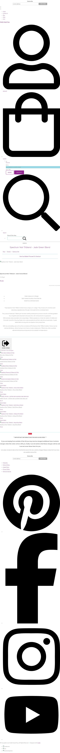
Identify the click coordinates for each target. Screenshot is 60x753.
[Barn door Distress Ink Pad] (7, 352)
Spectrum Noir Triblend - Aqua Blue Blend (10, 424)
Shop (4, 17)
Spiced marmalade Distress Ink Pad (8, 381)
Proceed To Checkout (35, 256)
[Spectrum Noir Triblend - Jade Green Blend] (2, 266)
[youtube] (31, 739)
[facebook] (31, 623)
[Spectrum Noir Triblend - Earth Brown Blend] (11, 405)
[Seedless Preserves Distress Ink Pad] (9, 372)
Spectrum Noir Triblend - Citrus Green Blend (11, 390)
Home (4, 11)
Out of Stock (3, 385)
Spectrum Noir (16, 251)
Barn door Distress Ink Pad (6, 355)
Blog (4, 15)
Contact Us (5, 13)
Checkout (19, 172)
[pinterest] (31, 531)
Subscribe (30, 1)
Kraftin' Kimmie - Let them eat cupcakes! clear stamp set (13, 398)
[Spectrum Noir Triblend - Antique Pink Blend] (11, 413)
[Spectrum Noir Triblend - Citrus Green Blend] (11, 387)
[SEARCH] (24, 238)
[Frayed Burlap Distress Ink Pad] (8, 359)
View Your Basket (23, 256)
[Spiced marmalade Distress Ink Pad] (9, 379)
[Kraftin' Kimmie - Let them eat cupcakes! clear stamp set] (14, 396)
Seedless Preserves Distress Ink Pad (8, 374)
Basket (10, 172)
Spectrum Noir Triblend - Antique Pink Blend (11, 416)
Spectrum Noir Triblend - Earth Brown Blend (11, 407)
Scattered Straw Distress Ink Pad (8, 368)
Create (38, 742)
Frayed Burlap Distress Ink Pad (7, 361)
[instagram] (31, 688)
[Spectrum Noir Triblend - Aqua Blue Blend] (11, 422)
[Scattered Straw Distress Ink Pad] (8, 366)
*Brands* (9, 251)
